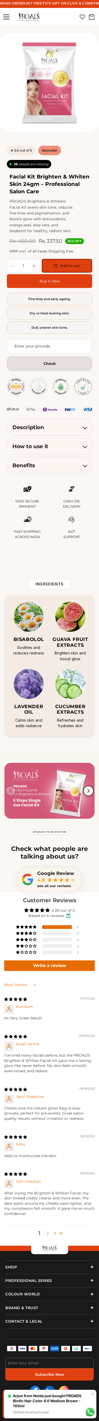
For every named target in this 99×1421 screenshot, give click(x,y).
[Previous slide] (10, 791)
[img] (15, 999)
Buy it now (50, 281)
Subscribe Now (49, 1374)
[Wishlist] (82, 17)
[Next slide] (88, 791)
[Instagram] (64, 1391)
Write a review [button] (49, 965)
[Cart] (91, 17)
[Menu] (6, 17)
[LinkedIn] (49, 1391)
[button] (26, 927)
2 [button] (48, 1233)
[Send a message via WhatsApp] (90, 1412)
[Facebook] (35, 1391)
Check (50, 363)
